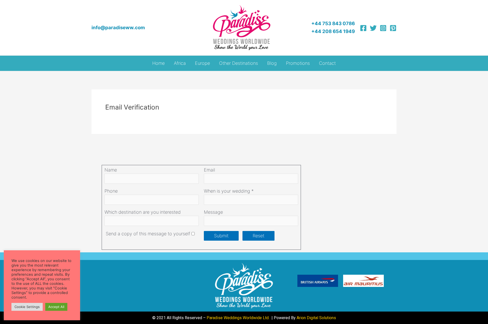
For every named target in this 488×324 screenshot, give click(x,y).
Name (110, 170)
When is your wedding (227, 191)
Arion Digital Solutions (316, 317)
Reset (258, 235)
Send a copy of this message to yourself (148, 233)
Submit (221, 235)
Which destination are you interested (142, 212)
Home (158, 63)
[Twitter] (373, 28)
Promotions (298, 63)
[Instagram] (383, 28)
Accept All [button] (56, 307)
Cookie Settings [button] (27, 307)
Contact (327, 63)
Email (209, 170)
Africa (180, 63)
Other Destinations (238, 63)
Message (213, 212)
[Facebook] (363, 28)
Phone (111, 191)
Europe (202, 63)
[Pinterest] (393, 28)
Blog (272, 63)
